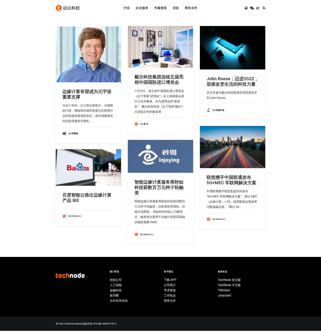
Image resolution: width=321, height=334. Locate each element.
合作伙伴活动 (119, 300)
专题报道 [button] (160, 8)
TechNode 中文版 (229, 285)
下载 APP (170, 280)
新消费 (114, 295)
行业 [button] (127, 8)
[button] (246, 8)
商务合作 (191, 8)
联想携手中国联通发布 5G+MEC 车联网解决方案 (231, 180)
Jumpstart (224, 295)
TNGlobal (224, 290)
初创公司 (116, 280)
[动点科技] (68, 8)
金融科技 (116, 290)
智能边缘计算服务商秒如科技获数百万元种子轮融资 (159, 187)
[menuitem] (127, 8)
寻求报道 (170, 290)
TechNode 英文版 (229, 280)
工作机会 (170, 295)
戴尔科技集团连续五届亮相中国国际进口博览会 (159, 79)
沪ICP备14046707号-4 (104, 323)
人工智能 (116, 285)
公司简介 (170, 285)
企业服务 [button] (142, 8)
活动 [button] (176, 8)
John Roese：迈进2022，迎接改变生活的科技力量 (233, 81)
